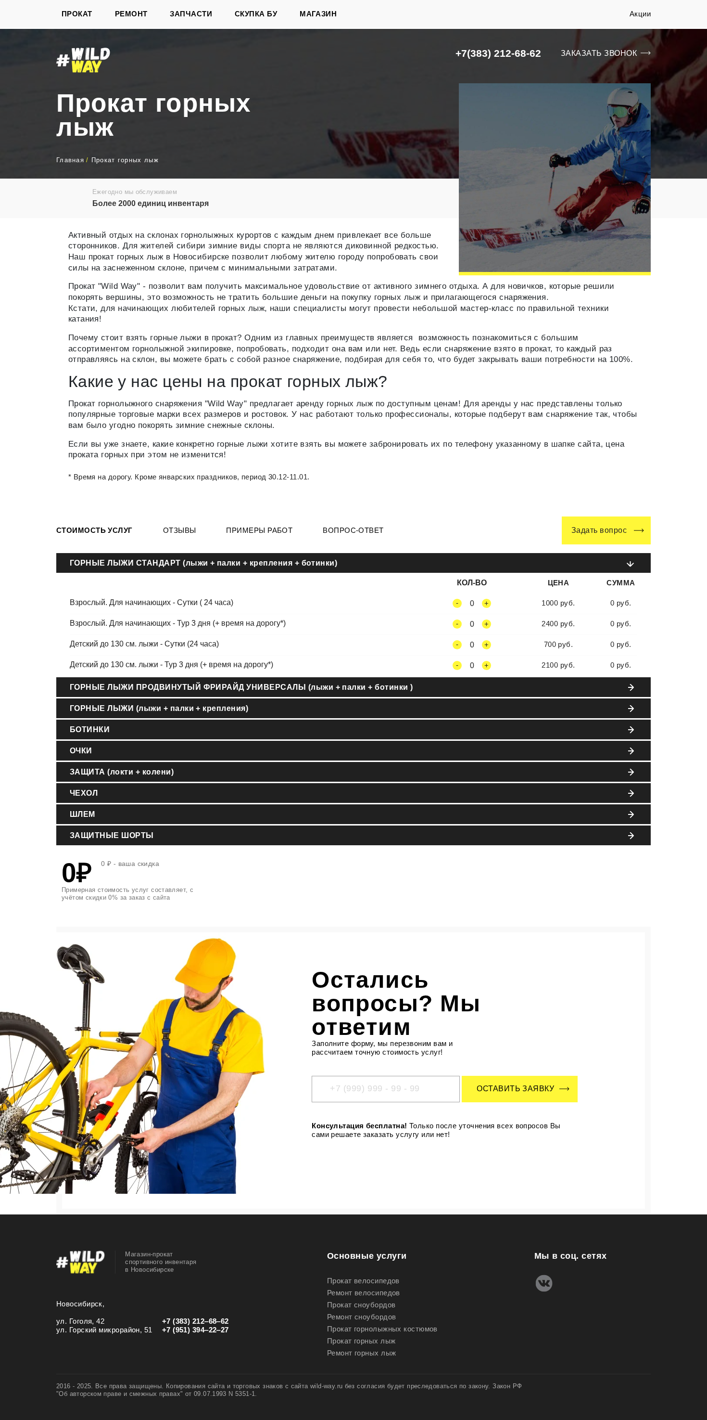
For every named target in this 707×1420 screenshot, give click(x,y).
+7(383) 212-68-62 (498, 53)
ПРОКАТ (77, 14)
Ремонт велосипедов (363, 1293)
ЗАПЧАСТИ (191, 14)
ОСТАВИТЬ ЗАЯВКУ (515, 1088)
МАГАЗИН (318, 14)
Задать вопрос (599, 530)
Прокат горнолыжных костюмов (382, 1329)
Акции (640, 14)
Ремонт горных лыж (361, 1353)
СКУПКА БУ (256, 14)
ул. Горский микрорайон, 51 (104, 1330)
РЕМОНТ (131, 14)
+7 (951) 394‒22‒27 (195, 1330)
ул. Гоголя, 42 (80, 1321)
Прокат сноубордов (361, 1305)
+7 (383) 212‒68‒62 (195, 1321)
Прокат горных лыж (361, 1341)
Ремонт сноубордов (361, 1317)
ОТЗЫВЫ (179, 530)
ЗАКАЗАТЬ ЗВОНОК (599, 53)
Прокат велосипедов (363, 1281)
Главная (70, 160)
